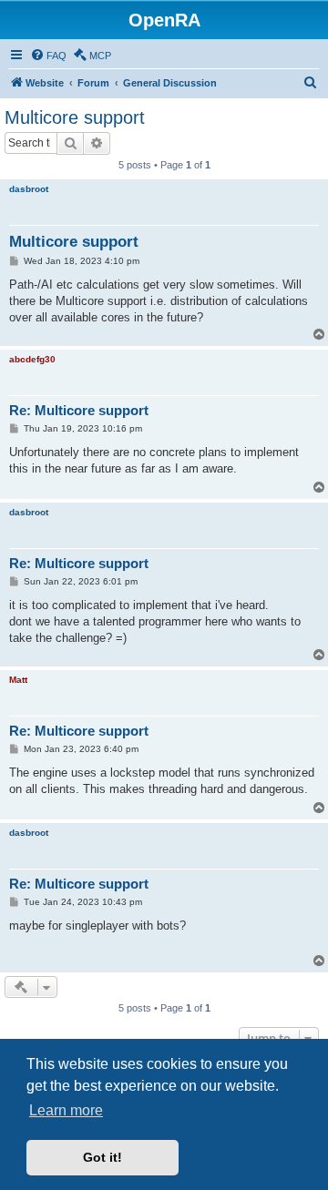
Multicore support (75, 117)
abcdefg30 (32, 359)
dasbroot (28, 189)
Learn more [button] (66, 1110)
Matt (18, 680)
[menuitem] (48, 55)
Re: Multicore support (79, 410)
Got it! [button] (102, 1157)
